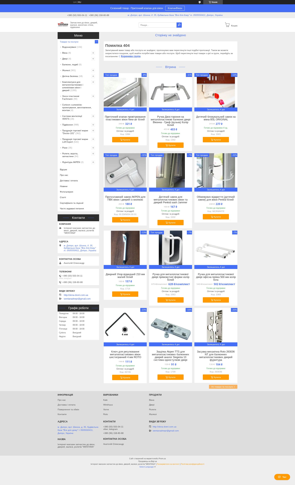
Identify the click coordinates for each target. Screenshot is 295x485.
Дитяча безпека (70, 76)
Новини (63, 186)
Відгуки (63, 169)
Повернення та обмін (68, 409)
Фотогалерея (66, 192)
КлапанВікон (175, 8)
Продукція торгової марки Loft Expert (75, 140)
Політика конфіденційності (192, 464)
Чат (284, 477)
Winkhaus (108, 404)
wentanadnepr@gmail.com (77, 299)
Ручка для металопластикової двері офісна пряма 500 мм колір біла (216, 277)
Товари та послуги (69, 42)
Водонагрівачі (69, 47)
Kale (105, 400)
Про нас (64, 175)
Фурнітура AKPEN (71, 162)
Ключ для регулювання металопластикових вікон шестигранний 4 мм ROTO (125, 354)
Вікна (64, 53)
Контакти (62, 414)
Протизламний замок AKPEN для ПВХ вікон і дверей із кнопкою (125, 198)
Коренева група (130, 56)
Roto (105, 414)
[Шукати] (179, 25)
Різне (64, 147)
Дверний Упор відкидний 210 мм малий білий (125, 276)
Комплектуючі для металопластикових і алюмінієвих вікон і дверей (72, 86)
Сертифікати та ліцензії (71, 203)
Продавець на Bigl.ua (147, 461)
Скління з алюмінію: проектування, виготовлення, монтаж (77, 107)
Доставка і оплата (69, 180)
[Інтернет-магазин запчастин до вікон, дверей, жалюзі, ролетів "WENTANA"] (63, 25)
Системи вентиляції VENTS (72, 117)
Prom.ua (162, 459)
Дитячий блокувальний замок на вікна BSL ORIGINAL (216, 118)
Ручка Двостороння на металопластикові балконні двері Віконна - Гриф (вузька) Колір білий (170, 121)
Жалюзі (66, 70)
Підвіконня (67, 124)
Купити (126, 139)
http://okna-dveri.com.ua (76, 295)
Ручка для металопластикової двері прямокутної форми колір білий (170, 277)
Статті (63, 197)
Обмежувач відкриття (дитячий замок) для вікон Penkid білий (216, 198)
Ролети (152, 409)
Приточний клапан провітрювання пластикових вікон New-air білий (125, 118)
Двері (65, 58)
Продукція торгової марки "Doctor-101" (75, 131)
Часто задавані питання (72, 208)
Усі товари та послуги (222, 387)
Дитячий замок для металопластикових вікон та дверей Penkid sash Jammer (170, 200)
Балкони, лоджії (70, 64)
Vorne (106, 409)
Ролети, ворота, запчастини (70, 155)
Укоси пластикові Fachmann (70, 97)
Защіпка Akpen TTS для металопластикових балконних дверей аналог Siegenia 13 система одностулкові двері (170, 355)
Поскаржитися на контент (168, 464)
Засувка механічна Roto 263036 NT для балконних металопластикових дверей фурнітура (216, 355)
